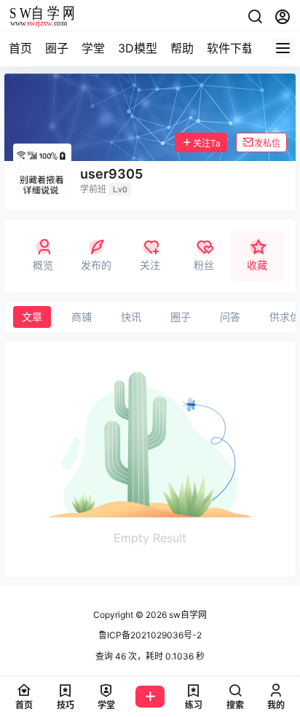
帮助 (182, 48)
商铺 (81, 316)
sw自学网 (187, 614)
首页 (20, 48)
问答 (230, 316)
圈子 (56, 48)
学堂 (93, 48)
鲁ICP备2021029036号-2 (150, 635)
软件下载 (230, 48)
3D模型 (137, 48)
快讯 (131, 316)
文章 (32, 316)
